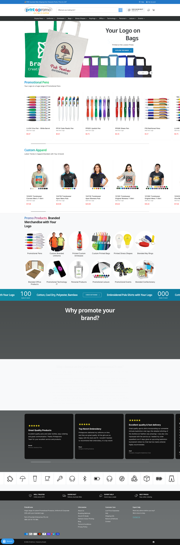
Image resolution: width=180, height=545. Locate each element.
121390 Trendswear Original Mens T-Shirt (153, 197)
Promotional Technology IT (57, 283)
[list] (90, 343)
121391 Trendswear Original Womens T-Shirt (124, 197)
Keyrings (92, 18)
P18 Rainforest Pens (152, 128)
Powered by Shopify (41, 542)
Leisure (131, 18)
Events (140, 18)
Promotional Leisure (101, 282)
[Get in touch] (148, 10)
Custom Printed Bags (101, 253)
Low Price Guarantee (112, 511)
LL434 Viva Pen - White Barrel (38, 128)
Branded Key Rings (145, 253)
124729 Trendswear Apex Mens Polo (63, 197)
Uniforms (50, 18)
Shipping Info (109, 516)
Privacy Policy (82, 527)
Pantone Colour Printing (86, 519)
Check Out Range (48, 295)
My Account (152, 2)
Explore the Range (122, 50)
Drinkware (60, 18)
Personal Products (79, 282)
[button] (39, 18)
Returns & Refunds (111, 519)
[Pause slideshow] (151, 73)
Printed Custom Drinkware (79, 254)
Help (142, 2)
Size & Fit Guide (83, 516)
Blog (79, 521)
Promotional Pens (34, 253)
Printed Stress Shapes (123, 253)
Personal (122, 18)
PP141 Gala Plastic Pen (65, 128)
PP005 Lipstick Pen (93, 128)
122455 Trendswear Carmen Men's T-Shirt (34, 197)
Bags (70, 18)
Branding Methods (84, 513)
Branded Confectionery (145, 282)
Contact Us (136, 517)
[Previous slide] (139, 73)
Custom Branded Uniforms (57, 254)
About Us (81, 511)
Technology (111, 18)
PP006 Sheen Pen (122, 128)
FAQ (106, 513)
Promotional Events (123, 282)
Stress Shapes (80, 18)
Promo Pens (38, 18)
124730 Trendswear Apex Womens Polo (93, 197)
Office (101, 18)
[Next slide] (146, 73)
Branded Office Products (34, 283)
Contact (108, 521)
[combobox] (89, 10)
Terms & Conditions (84, 524)
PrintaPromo (32, 542)
